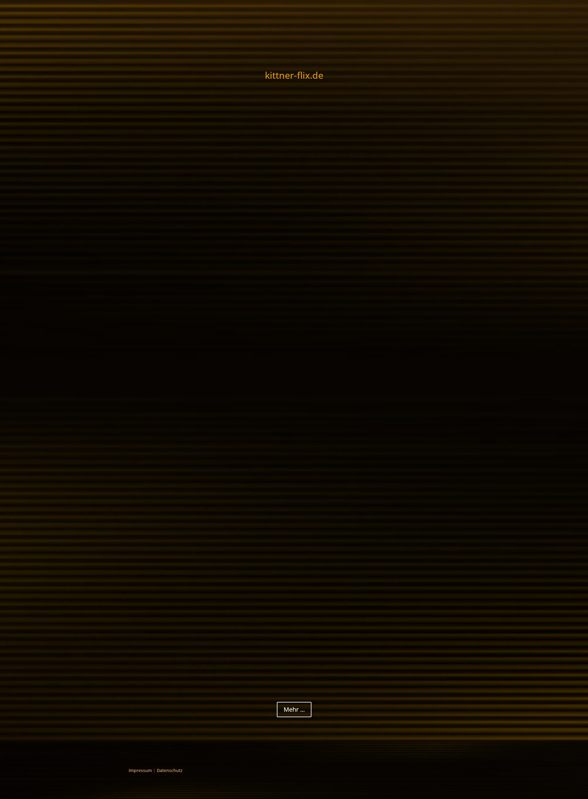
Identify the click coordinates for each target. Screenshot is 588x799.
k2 (138, 226)
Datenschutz (170, 770)
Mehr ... (294, 709)
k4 (138, 178)
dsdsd (142, 540)
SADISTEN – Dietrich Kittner (171, 484)
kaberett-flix (147, 187)
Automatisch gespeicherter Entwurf (181, 645)
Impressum (140, 770)
